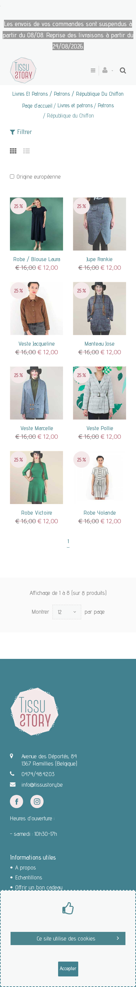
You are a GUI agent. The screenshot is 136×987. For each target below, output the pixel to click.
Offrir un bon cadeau (38, 887)
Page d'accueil (37, 105)
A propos (25, 867)
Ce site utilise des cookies (66, 938)
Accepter (68, 968)
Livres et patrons (75, 105)
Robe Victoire (36, 512)
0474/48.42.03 (37, 773)
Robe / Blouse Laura (36, 258)
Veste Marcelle (36, 428)
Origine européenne (39, 176)
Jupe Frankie (99, 258)
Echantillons (28, 877)
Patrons (106, 105)
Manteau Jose (100, 343)
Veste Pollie (99, 428)
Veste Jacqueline (36, 343)
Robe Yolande (100, 512)
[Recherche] (123, 70)
